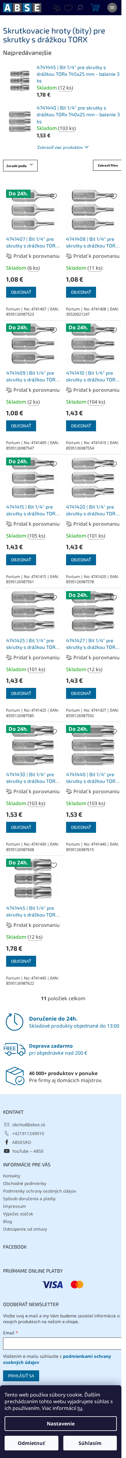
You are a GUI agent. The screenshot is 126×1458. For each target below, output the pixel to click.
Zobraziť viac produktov (60, 147)
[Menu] (112, 8)
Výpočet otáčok (18, 1214)
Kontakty (11, 1176)
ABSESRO (21, 1142)
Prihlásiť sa (21, 1375)
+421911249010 (28, 1133)
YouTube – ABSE (28, 1151)
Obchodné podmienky (24, 1183)
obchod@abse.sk (28, 1124)
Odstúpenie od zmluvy (25, 1229)
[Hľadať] (80, 8)
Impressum (14, 1206)
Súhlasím (90, 1443)
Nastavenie (61, 1423)
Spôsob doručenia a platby (29, 1198)
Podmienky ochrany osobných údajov (39, 1191)
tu (79, 1408)
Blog (7, 1221)
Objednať (21, 292)
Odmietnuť (31, 1443)
